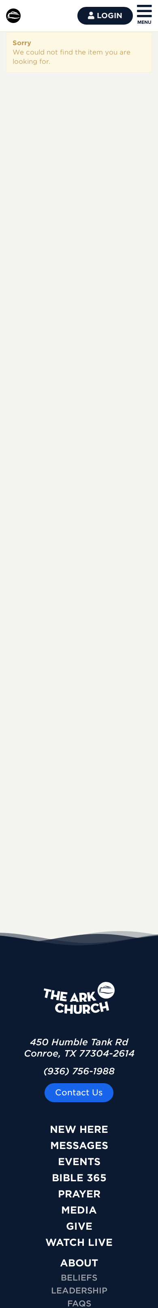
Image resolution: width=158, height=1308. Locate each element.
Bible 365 (79, 1178)
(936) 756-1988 (79, 1071)
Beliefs (79, 1278)
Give (79, 1226)
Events (79, 1162)
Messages (79, 1145)
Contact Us (79, 1092)
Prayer (79, 1194)
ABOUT (79, 1263)
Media (79, 1210)
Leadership (79, 1290)
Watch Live (79, 1242)
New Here (79, 1129)
